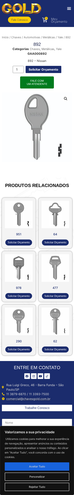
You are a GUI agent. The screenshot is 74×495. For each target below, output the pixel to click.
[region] (37, 460)
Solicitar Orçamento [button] (19, 242)
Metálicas (49, 37)
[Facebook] (27, 376)
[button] (69, 8)
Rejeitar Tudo (37, 486)
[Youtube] (40, 376)
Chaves (16, 37)
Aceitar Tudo (37, 466)
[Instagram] (34, 376)
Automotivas (32, 37)
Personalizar (37, 476)
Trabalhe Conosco (37, 408)
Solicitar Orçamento (43, 69)
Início (5, 37)
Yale (60, 37)
